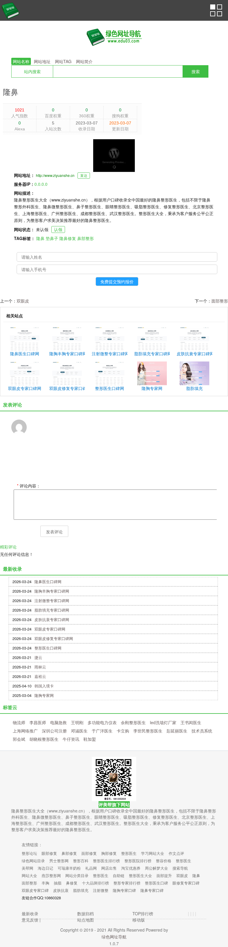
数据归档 (85, 913)
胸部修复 (109, 853)
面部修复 (89, 853)
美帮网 (27, 868)
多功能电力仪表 (102, 722)
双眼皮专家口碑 (35, 890)
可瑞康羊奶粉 (69, 868)
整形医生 (129, 853)
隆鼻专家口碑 (152, 890)
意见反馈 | (31, 920)
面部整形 (219, 301)
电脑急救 (58, 722)
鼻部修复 (69, 853)
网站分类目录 (76, 875)
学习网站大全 (152, 853)
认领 (58, 229)
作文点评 (176, 853)
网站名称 (21, 61)
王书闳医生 (190, 722)
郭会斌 (19, 739)
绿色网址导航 (114, 937)
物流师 (19, 722)
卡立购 (123, 731)
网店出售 (109, 868)
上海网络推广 (25, 731)
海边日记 (45, 868)
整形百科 (80, 860)
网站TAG (63, 61)
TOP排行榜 (142, 913)
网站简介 (84, 61)
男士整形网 (59, 860)
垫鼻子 (52, 238)
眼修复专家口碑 (186, 883)
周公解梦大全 (156, 868)
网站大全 (29, 875)
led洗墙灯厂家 (163, 722)
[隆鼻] (114, 37)
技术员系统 (201, 731)
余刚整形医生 (133, 722)
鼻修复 (71, 883)
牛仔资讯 (71, 739)
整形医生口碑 (156, 883)
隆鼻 (10, 91)
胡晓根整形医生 (43, 739)
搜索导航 (180, 868)
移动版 (138, 920)
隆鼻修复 (67, 238)
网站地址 (42, 61)
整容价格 (163, 860)
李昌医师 (37, 722)
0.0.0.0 (41, 184)
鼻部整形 (85, 238)
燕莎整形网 (51, 875)
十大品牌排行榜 (95, 883)
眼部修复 (49, 853)
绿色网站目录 (33, 860)
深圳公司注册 (54, 731)
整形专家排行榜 (126, 883)
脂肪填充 (80, 890)
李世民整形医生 (147, 731)
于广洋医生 (102, 731)
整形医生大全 (140, 875)
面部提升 (164, 875)
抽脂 (57, 883)
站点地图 (85, 920)
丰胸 (45, 883)
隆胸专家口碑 (124, 890)
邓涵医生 (79, 731)
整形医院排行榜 (137, 860)
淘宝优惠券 (130, 868)
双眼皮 (23, 301)
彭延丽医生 (177, 731)
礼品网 (91, 868)
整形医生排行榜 (106, 860)
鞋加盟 (89, 739)
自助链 (118, 875)
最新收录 (30, 913)
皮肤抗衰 (61, 890)
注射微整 (100, 890)
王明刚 (77, 722)
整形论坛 (29, 853)
